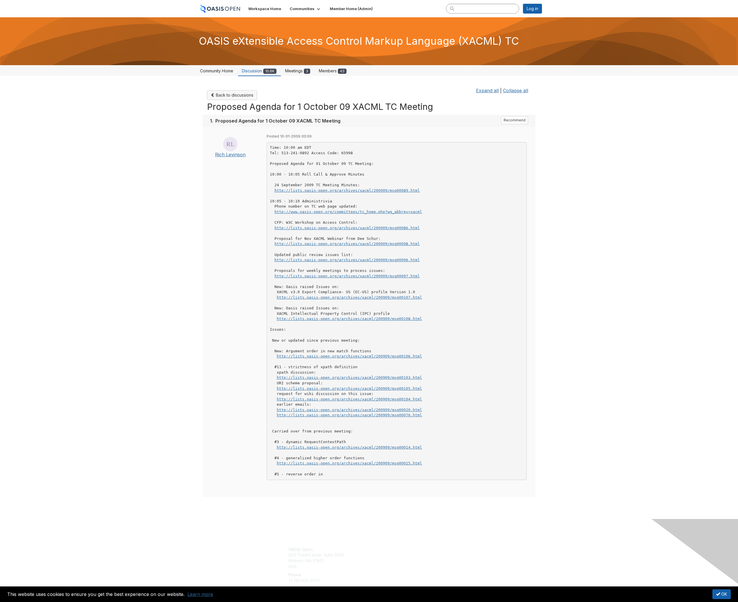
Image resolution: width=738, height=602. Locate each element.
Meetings (296, 70)
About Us (463, 549)
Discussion (258, 70)
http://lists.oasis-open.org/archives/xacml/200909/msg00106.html (349, 356)
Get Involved (383, 549)
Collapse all (515, 90)
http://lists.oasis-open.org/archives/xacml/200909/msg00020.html (349, 410)
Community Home (216, 70)
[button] (305, 8)
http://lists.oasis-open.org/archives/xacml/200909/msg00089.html (347, 190)
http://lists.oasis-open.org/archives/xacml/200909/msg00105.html (349, 388)
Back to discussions (234, 95)
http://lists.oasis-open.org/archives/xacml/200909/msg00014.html (349, 447)
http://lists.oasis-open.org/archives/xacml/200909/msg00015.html (349, 463)
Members (331, 70)
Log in (532, 8)
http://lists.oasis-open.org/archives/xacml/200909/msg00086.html (347, 228)
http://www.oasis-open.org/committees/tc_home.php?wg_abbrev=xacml (348, 212)
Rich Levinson (230, 154)
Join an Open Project (391, 557)
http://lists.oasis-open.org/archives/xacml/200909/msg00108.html (349, 319)
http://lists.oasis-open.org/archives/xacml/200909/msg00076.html (349, 415)
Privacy (462, 554)
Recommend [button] (515, 120)
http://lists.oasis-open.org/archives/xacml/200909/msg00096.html (347, 260)
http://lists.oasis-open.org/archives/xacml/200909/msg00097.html (347, 276)
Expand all (487, 90)
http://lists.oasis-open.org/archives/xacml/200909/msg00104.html (349, 399)
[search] (452, 8)
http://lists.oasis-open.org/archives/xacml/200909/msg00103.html (349, 377)
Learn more (200, 594)
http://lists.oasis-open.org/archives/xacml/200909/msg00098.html (347, 244)
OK (723, 594)
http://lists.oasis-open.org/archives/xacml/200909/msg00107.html (349, 297)
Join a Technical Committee (397, 566)
